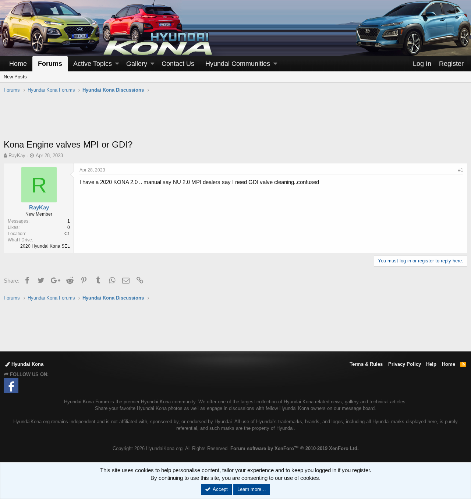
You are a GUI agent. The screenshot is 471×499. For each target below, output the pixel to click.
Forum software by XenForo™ (294, 448)
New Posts (15, 76)
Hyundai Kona (26, 364)
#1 (460, 170)
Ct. (67, 233)
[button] (117, 63)
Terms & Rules (366, 364)
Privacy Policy (404, 364)
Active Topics (92, 63)
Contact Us (178, 63)
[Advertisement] (235, 120)
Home (18, 63)
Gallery (136, 63)
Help (431, 364)
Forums (50, 63)
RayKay (16, 155)
